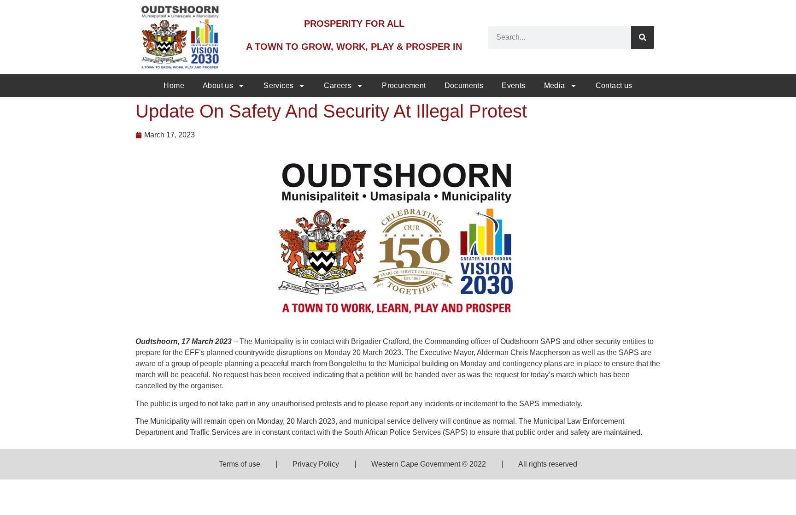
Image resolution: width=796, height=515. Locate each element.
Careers (337, 85)
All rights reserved (547, 464)
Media (554, 85)
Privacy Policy (316, 464)
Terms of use (239, 464)
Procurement (404, 85)
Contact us (614, 85)
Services (278, 85)
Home (174, 85)
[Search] (642, 37)
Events (513, 85)
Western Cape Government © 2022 (428, 464)
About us (218, 85)
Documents (464, 85)
